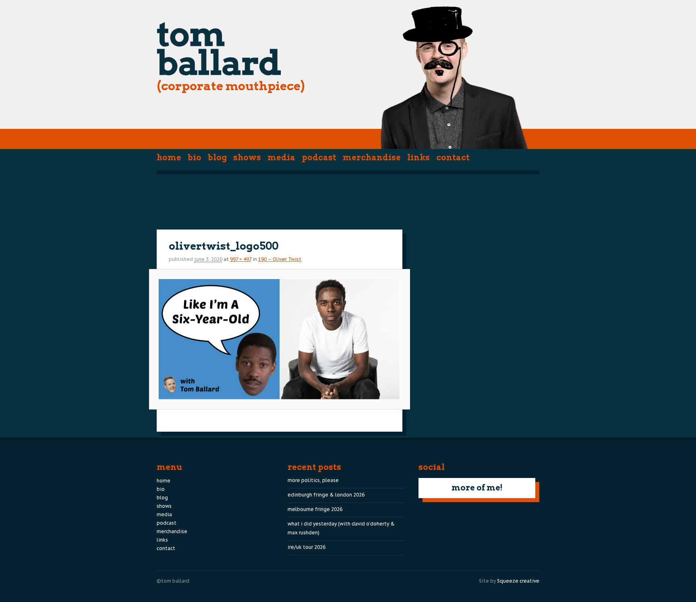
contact (453, 157)
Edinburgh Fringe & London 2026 (326, 495)
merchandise (372, 157)
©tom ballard (173, 581)
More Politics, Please (313, 480)
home (169, 157)
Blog (217, 157)
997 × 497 (240, 259)
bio (194, 157)
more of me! (477, 487)
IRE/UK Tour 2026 (306, 547)
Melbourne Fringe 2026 (315, 509)
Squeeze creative (518, 581)
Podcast (319, 157)
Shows (247, 157)
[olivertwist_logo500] (279, 339)
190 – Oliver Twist (279, 259)
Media (281, 157)
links (418, 157)
